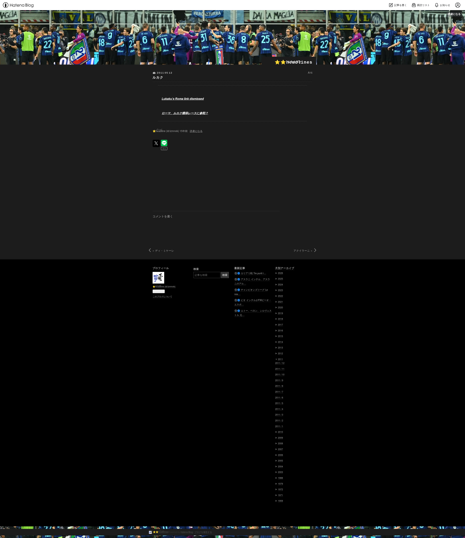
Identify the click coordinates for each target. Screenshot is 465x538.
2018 (280, 318)
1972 (280, 489)
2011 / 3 (279, 414)
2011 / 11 (279, 368)
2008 (280, 443)
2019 (280, 313)
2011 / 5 (279, 403)
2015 (280, 336)
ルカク (158, 77)
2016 (280, 330)
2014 (280, 341)
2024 (280, 284)
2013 (280, 347)
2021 (280, 301)
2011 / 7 (279, 391)
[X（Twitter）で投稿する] (156, 143)
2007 (280, 449)
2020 (280, 307)
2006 (280, 454)
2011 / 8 (279, 385)
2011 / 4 (279, 408)
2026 (280, 272)
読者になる (454, 13)
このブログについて (162, 296)
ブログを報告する (203, 531)
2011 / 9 (279, 380)
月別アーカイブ (284, 268)
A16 (310, 72)
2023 (280, 290)
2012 (280, 353)
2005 (280, 460)
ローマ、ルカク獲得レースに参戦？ (185, 113)
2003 (280, 471)
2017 (280, 324)
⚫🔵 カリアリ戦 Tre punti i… (250, 273)
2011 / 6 (279, 397)
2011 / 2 (279, 420)
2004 (280, 466)
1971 (280, 495)
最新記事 (239, 268)
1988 (280, 477)
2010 (280, 431)
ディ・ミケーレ (163, 250)
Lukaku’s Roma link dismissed (183, 99)
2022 (280, 295)
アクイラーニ (303, 250)
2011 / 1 (279, 426)
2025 (280, 278)
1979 (280, 483)
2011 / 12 (279, 362)
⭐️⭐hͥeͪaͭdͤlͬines (293, 62)
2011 (280, 359)
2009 (280, 437)
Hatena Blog (187, 531)
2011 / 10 (279, 374)
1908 (280, 500)
